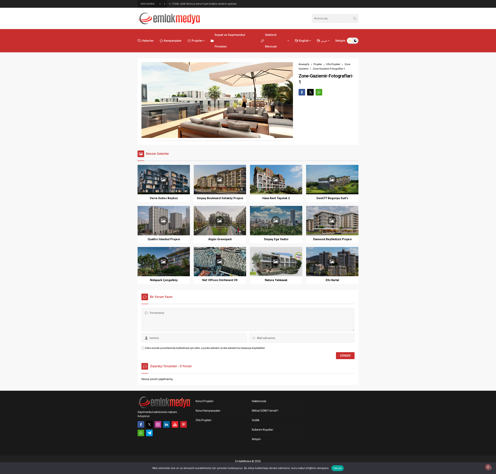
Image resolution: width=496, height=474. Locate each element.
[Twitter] (149, 424)
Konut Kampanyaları (208, 410)
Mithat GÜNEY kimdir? (265, 410)
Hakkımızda (259, 401)
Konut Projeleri (205, 401)
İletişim (256, 439)
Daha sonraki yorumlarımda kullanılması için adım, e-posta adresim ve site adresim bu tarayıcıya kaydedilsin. (205, 348)
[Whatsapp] (141, 433)
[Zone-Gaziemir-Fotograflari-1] (217, 136)
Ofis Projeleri (333, 64)
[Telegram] (149, 433)
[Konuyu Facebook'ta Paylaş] (302, 92)
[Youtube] (175, 424)
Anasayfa (304, 64)
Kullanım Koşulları (262, 429)
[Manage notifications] (488, 467)
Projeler (317, 64)
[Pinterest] (183, 424)
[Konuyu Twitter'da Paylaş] (310, 92)
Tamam (337, 468)
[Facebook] (141, 424)
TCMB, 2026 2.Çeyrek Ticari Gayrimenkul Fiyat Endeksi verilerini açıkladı (211, 3)
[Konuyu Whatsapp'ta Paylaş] (319, 92)
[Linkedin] (166, 424)
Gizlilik (255, 420)
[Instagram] (158, 424)
